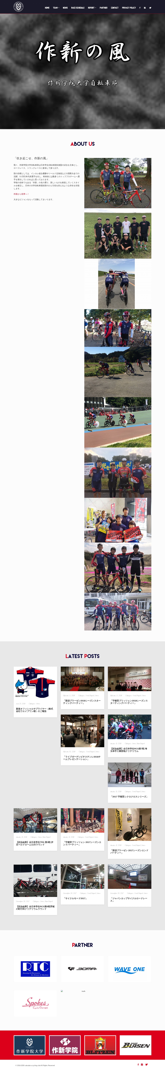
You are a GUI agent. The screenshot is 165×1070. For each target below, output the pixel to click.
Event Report (90, 695)
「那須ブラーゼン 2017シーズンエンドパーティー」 (129, 851)
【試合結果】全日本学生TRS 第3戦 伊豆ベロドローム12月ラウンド (34, 843)
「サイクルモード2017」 (75, 898)
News (65, 8)
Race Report (141, 743)
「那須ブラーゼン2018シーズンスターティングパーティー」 (82, 701)
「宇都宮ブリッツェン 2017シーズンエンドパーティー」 (82, 843)
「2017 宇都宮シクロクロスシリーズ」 (129, 796)
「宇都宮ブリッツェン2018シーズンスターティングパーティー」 (129, 701)
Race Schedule (77, 8)
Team (55, 8)
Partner (103, 8)
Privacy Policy (129, 8)
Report (91, 8)
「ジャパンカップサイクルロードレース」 (128, 899)
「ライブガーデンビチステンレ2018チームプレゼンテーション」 (82, 758)
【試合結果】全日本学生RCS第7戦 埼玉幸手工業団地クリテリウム (128, 749)
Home (47, 8)
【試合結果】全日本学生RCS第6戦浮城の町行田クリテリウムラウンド (35, 907)
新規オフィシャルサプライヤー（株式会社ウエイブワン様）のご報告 (34, 710)
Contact (114, 8)
